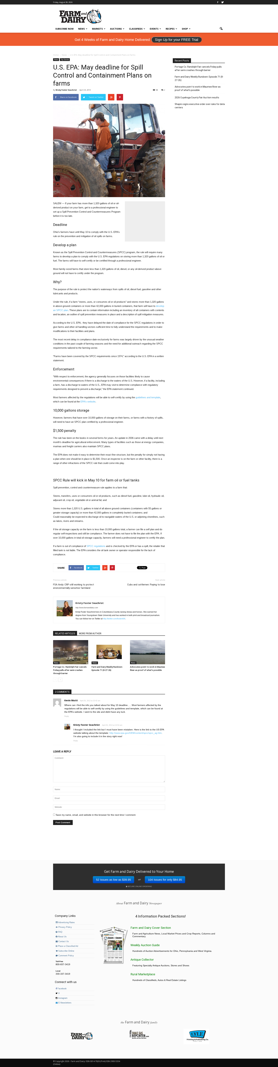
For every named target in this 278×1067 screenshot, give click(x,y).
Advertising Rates (66, 922)
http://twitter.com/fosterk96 (114, 619)
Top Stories (65, 59)
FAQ (59, 932)
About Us (62, 937)
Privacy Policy (65, 927)
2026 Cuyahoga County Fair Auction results (197, 97)
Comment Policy (66, 956)
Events (154, 28)
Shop (185, 28)
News (81, 28)
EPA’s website (87, 401)
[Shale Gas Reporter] (139, 1038)
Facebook (62, 989)
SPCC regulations (96, 546)
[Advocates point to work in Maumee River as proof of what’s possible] (147, 652)
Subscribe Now (64, 28)
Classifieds (136, 28)
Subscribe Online (66, 951)
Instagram (62, 998)
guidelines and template (148, 397)
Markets (97, 28)
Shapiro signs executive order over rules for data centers (200, 106)
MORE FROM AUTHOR (90, 633)
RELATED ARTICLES (65, 633)
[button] (221, 29)
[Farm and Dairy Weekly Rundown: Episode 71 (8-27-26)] (109, 652)
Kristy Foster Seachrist (66, 90)
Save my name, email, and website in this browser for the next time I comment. (96, 815)
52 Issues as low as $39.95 (113, 879)
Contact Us (63, 941)
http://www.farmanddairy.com (86, 608)
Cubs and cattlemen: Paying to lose (146, 584)
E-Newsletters (64, 1003)
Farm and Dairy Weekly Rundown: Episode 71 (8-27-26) (199, 78)
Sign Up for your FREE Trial (176, 40)
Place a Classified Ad (67, 946)
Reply (66, 716)
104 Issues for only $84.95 (165, 879)
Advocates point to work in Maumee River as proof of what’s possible (198, 88)
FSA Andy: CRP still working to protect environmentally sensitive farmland (73, 586)
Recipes (170, 28)
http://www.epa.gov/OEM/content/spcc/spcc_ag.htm (135, 733)
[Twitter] (222, 2)
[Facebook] (217, 2)
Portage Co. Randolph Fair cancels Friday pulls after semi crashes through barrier (70, 670)
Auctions (116, 28)
